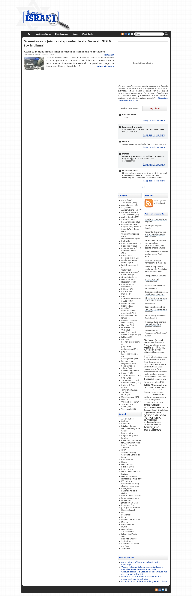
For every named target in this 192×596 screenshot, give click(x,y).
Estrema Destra (157, 367)
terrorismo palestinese (152, 428)
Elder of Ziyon (127, 467)
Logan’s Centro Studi (130, 520)
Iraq (123, 296)
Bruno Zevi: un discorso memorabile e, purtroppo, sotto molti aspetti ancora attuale (155, 244)
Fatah (159, 369)
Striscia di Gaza (155, 415)
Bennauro (125, 424)
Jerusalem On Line (129, 503)
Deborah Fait (127, 464)
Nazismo (156, 395)
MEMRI (124, 527)
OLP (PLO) (125, 327)
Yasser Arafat (127, 409)
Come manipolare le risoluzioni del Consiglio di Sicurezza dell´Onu (156, 269)
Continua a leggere (103, 66)
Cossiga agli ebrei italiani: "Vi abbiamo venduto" (156, 293)
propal (124, 351)
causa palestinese (129, 224)
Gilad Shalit (161, 377)
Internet (147, 382)
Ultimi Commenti (129, 108)
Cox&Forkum (127, 460)
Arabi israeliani (127, 215)
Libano (147, 392)
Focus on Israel (128, 258)
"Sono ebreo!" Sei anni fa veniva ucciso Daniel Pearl (156, 254)
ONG (123, 330)
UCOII (123, 395)
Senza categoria (128, 371)
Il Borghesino (127, 488)
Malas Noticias (127, 524)
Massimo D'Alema (129, 320)
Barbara (124, 421)
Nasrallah (125, 323)
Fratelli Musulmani (129, 265)
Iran (162, 382)
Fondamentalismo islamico (154, 374)
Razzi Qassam (127, 359)
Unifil (123, 399)
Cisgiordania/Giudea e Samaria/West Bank (156, 358)
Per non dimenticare (130, 342)
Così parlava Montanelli (155, 275)
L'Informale (126, 515)
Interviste (125, 287)
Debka (124, 462)
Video (123, 407)
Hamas (149, 379)
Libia (123, 308)
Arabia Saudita (128, 217)
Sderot (124, 368)
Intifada (124, 289)
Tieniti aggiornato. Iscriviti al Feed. (160, 202)
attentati (149, 352)
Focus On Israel (43, 15)
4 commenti (109, 54)
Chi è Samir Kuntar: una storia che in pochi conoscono (156, 300)
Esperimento (127, 469)
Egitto (147, 367)
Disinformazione (152, 362)
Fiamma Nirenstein (129, 476)
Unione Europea (128, 402)
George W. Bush (128, 272)
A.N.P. (123, 200)
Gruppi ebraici (127, 277)
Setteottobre (127, 541)
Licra (123, 517)
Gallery (124, 270)
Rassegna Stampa (129, 354)
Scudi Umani (127, 366)
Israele (148, 384)
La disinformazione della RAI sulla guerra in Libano (144, 581)
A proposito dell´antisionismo (152, 280)
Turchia (124, 392)
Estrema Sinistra (150, 369)
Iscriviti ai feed (122, 34)
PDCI (123, 339)
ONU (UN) (149, 399)
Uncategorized (127, 397)
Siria (160, 410)
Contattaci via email (132, 34)
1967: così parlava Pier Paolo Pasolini (155, 317)
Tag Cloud (155, 108)
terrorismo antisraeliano (152, 421)
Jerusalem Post (128, 505)
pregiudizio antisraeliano (153, 406)
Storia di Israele (155, 412)
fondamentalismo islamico (155, 372)
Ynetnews (125, 548)
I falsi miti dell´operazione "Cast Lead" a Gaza (156, 333)
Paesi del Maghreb (129, 335)
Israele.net (126, 500)
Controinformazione (130, 234)
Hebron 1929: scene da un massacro (155, 287)
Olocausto (161, 397)
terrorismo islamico (152, 425)
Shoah (154, 410)
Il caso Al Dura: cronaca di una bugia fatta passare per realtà (155, 324)
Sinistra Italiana (128, 375)
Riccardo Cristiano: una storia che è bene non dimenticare (155, 234)
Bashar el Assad (128, 222)
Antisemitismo (154, 347)
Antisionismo (152, 349)
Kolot (123, 512)
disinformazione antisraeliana (155, 364)
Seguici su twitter (129, 34)
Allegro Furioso (127, 419)
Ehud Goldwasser (129, 244)
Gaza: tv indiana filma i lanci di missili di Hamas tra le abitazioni (64, 51)
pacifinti (157, 400)
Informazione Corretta (131, 496)
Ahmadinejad (127, 205)
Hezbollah (160, 379)
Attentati (125, 220)
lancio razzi (157, 385)
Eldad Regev (126, 246)
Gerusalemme (150, 377)
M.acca (124, 522)
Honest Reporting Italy (131, 479)
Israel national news (130, 498)
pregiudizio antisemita (153, 402)
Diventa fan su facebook (125, 34)
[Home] (28, 34)
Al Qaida (125, 208)
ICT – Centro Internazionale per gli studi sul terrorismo (130, 483)
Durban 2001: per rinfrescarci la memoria (155, 261)
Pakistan (125, 337)
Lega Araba (126, 303)
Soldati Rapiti (127, 380)
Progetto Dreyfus (128, 539)
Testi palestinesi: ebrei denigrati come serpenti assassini (156, 309)
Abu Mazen (126, 203)
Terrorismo (152, 417)
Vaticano (125, 404)
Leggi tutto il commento (154, 120)
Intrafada (156, 382)
